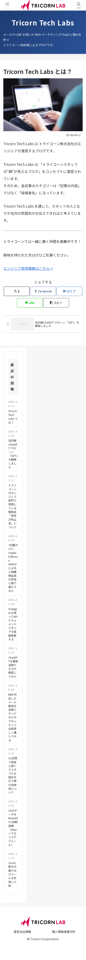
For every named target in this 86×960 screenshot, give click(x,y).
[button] (56, 302)
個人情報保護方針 (63, 932)
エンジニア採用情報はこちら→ (28, 268)
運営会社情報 (22, 932)
